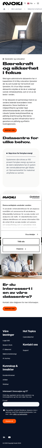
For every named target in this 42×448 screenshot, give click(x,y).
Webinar (6, 384)
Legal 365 (6, 340)
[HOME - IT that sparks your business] (4, 9)
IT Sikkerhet (7, 349)
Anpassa (19, 249)
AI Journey (6, 358)
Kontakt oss (10, 130)
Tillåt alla (21, 241)
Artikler (5, 380)
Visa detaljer (30, 234)
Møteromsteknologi (9, 354)
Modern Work (7, 345)
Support (26, 350)
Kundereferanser (9, 375)
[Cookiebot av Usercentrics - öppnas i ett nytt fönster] (29, 197)
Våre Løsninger (16, 9)
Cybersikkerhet (28, 337)
